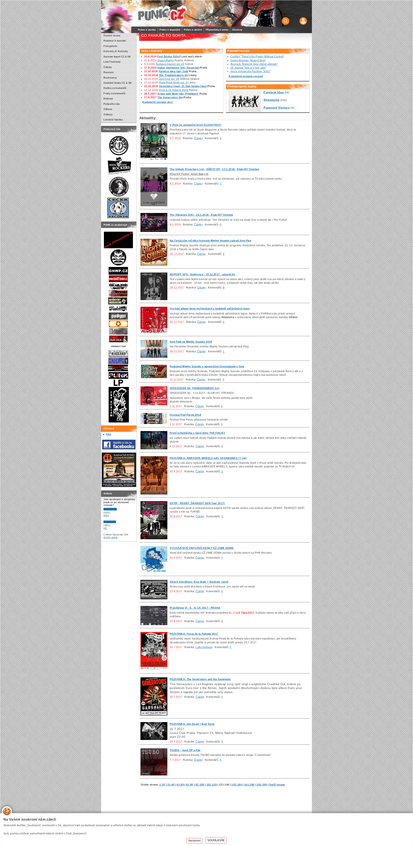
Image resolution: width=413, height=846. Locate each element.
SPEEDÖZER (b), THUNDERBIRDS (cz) (194, 388)
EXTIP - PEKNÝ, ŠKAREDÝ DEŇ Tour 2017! (197, 503)
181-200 (262, 784)
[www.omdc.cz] (119, 486)
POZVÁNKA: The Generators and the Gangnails (200, 679)
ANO (106, 515)
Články (198, 138)
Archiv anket (110, 537)
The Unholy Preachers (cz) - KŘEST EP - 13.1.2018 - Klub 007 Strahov (214, 169)
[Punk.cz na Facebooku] (119, 448)
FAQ (108, 434)
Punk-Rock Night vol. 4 (173, 82)
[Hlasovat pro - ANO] (116, 509)
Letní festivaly (204, 647)
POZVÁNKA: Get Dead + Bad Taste (192, 724)
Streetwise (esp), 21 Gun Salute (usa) (183, 86)
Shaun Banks (165, 60)
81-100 (200, 784)
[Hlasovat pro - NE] (116, 522)
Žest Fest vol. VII (169, 78)
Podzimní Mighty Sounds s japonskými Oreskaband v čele (207, 366)
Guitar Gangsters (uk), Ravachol (178, 67)
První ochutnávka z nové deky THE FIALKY (197, 433)
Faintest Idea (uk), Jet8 (173, 71)
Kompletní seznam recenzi (246, 76)
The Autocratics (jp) (170, 97)
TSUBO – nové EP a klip (185, 750)
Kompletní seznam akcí (157, 102)
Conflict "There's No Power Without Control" (257, 56)
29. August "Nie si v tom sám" (248, 67)
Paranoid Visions (277, 107)
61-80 (189, 784)
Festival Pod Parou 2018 (185, 414)
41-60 (180, 784)
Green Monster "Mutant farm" (248, 60)
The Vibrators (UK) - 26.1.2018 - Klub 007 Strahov (201, 214)
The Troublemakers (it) (173, 75)
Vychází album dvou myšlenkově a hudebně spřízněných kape (210, 308)
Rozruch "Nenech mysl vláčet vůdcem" (254, 64)
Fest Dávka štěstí (168, 56)
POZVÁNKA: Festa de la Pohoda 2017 (194, 633)
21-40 (171, 784)
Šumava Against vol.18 (170, 64)
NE (105, 528)
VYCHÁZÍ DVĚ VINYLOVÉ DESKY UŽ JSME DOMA (202, 548)
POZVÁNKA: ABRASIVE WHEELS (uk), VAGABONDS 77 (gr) (208, 458)
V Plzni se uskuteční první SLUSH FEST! (195, 124)
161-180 (249, 784)
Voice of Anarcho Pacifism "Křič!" (250, 71)
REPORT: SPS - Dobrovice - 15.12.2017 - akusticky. (202, 274)
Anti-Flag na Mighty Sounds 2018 (191, 341)
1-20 (162, 784)
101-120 (211, 784)
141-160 (236, 784)
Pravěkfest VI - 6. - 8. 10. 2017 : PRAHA (195, 607)
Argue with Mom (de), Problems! (178, 93)
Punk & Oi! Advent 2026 (173, 90)
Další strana (277, 784)
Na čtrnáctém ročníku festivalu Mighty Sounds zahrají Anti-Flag (210, 240)
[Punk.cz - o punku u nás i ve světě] (161, 13)
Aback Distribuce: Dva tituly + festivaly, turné (199, 581)
